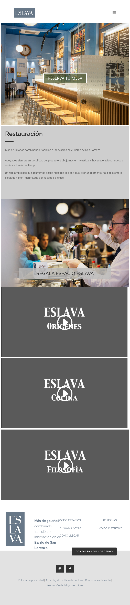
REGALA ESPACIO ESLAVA (65, 273)
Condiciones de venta (98, 580)
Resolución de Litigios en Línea (65, 585)
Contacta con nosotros (94, 551)
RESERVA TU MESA (65, 78)
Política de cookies (72, 580)
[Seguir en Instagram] (60, 569)
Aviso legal (52, 580)
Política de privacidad (31, 580)
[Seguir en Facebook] (70, 569)
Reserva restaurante (110, 528)
